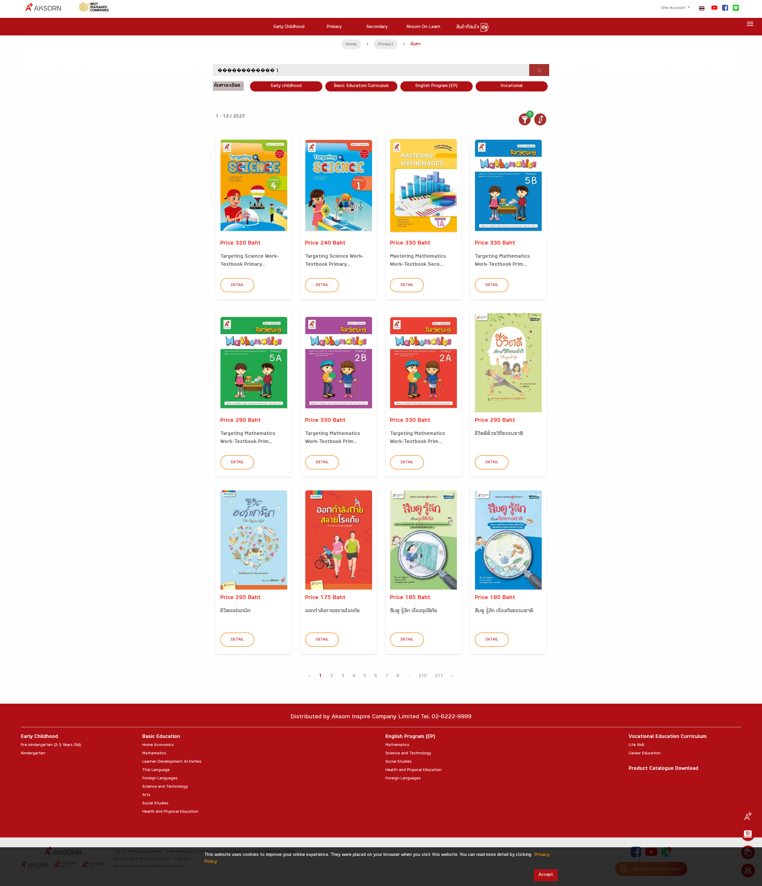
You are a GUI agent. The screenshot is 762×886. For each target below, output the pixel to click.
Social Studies (155, 804)
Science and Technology (165, 787)
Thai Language (156, 770)
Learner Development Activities (172, 762)
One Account (674, 8)
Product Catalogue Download (663, 769)
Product (385, 44)
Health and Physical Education (170, 812)
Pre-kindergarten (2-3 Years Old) (51, 745)
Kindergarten (33, 754)
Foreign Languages (160, 779)
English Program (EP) (436, 86)
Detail (237, 285)
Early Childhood (39, 737)
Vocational (511, 86)
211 (439, 676)
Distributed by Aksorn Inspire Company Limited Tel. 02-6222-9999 (381, 717)
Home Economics (158, 745)
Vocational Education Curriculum (668, 737)
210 (423, 676)
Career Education (644, 754)
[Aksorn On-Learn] (748, 834)
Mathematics (154, 754)
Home (351, 44)
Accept (545, 875)
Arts (146, 795)
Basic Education (161, 737)
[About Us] (748, 816)
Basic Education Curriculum (361, 86)
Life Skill (636, 745)
